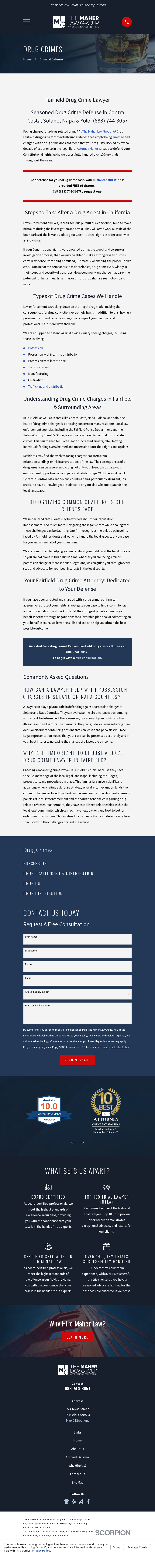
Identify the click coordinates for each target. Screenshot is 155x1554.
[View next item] (81, 1142)
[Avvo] (81, 1501)
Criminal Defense (77, 1457)
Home (77, 1440)
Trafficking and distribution (46, 386)
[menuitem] (77, 863)
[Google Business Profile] (66, 1501)
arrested (118, 137)
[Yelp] (74, 1501)
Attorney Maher (87, 149)
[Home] (76, 22)
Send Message (77, 1060)
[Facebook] (88, 1501)
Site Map (77, 1482)
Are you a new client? (37, 991)
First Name (31, 936)
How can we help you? (37, 1005)
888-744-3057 (77, 1388)
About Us (77, 1449)
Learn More (77, 1337)
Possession (35, 348)
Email (28, 978)
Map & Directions (77, 1420)
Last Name (31, 950)
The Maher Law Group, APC (100, 131)
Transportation (38, 367)
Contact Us (77, 1474)
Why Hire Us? (77, 1466)
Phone (28, 964)
